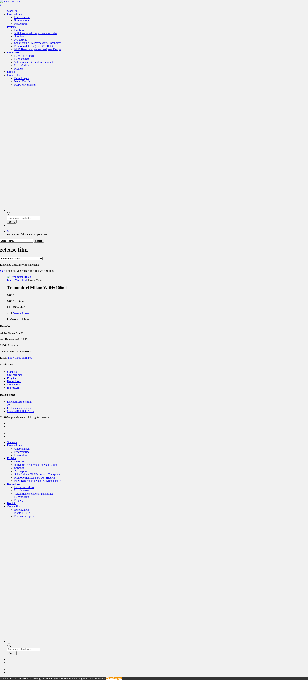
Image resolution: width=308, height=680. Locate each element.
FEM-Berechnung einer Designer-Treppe (37, 480)
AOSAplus (20, 471)
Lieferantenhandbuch (19, 408)
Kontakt (11, 503)
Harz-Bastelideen (24, 487)
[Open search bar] (9, 214)
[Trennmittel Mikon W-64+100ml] (19, 276)
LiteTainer (20, 461)
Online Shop (14, 384)
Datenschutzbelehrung (19, 401)
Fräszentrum (21, 455)
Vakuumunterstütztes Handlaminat (33, 493)
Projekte (11, 378)
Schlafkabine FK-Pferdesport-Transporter (37, 474)
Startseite (12, 371)
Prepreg (18, 500)
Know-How (14, 381)
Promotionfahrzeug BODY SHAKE (34, 477)
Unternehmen (14, 374)
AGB (10, 404)
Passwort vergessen (25, 516)
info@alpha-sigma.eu (20, 357)
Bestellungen (21, 509)
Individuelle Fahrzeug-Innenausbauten (35, 464)
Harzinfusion (21, 496)
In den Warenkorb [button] (17, 280)
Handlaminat (21, 490)
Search (38, 240)
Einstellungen (114, 678)
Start (2, 270)
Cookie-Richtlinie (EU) (20, 411)
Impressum (13, 387)
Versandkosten (21, 313)
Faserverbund (22, 451)
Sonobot (19, 467)
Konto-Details (22, 512)
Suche (12, 221)
